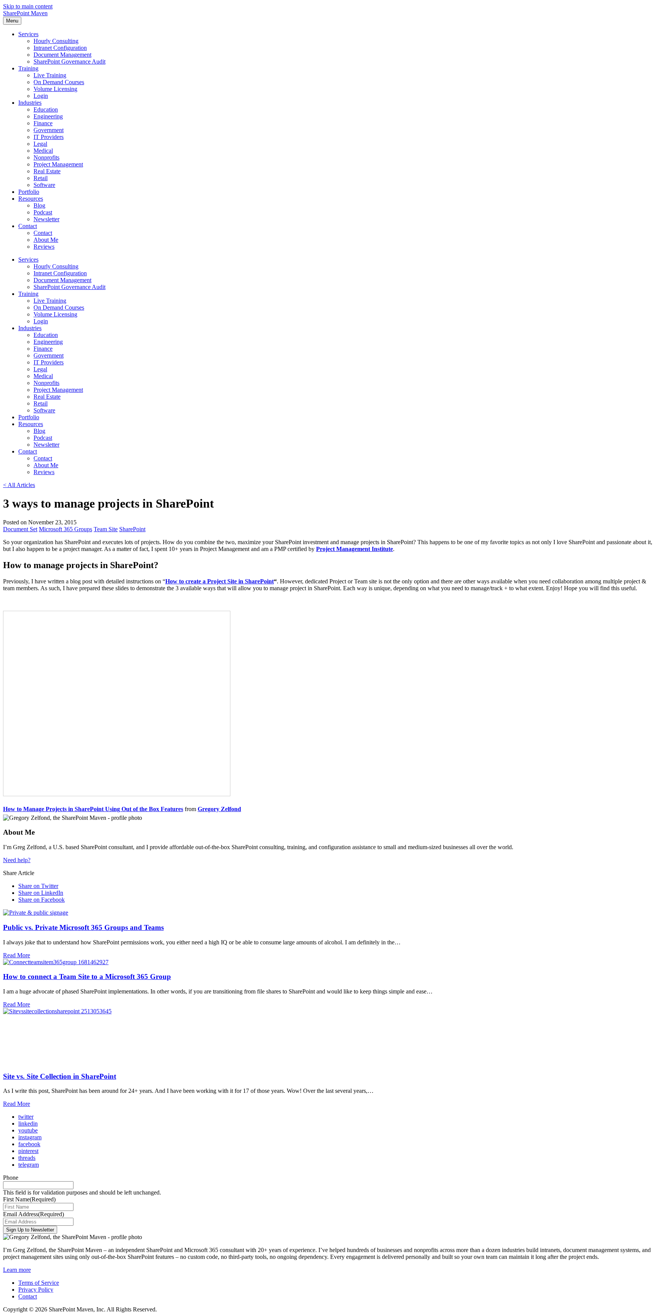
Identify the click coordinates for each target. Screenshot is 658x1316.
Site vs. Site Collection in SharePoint (59, 1076)
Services (28, 34)
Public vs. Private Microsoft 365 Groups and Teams (83, 927)
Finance (43, 123)
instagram (30, 1137)
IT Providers (49, 137)
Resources (30, 198)
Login (41, 96)
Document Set (20, 529)
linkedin (28, 1123)
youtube (28, 1130)
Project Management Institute (354, 549)
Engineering (48, 116)
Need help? (16, 860)
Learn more (17, 1269)
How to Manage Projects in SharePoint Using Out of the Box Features (93, 809)
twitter (26, 1116)
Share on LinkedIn (40, 893)
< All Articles (19, 485)
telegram (28, 1164)
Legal (40, 144)
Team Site (106, 529)
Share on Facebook (41, 899)
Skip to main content (28, 6)
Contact (27, 226)
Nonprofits (46, 157)
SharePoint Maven (25, 13)
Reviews (44, 246)
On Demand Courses (59, 82)
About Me (46, 239)
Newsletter (46, 219)
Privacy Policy (35, 1289)
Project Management (58, 164)
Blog (39, 205)
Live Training (50, 75)
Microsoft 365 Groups (65, 529)
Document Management (62, 54)
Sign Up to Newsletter (30, 1230)
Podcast (43, 212)
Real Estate (47, 171)
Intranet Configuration (60, 48)
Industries (30, 102)
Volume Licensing (55, 89)
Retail (41, 178)
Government (49, 130)
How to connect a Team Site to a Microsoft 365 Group (87, 977)
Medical (43, 150)
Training (28, 68)
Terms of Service (38, 1282)
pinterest (28, 1151)
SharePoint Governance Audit (69, 61)
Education (46, 109)
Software (44, 185)
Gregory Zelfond (219, 809)
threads (26, 1158)
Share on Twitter (38, 886)
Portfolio (28, 191)
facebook (29, 1144)
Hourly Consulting (56, 41)
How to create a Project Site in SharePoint (219, 581)
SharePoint (132, 529)
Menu (12, 21)
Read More (16, 955)
